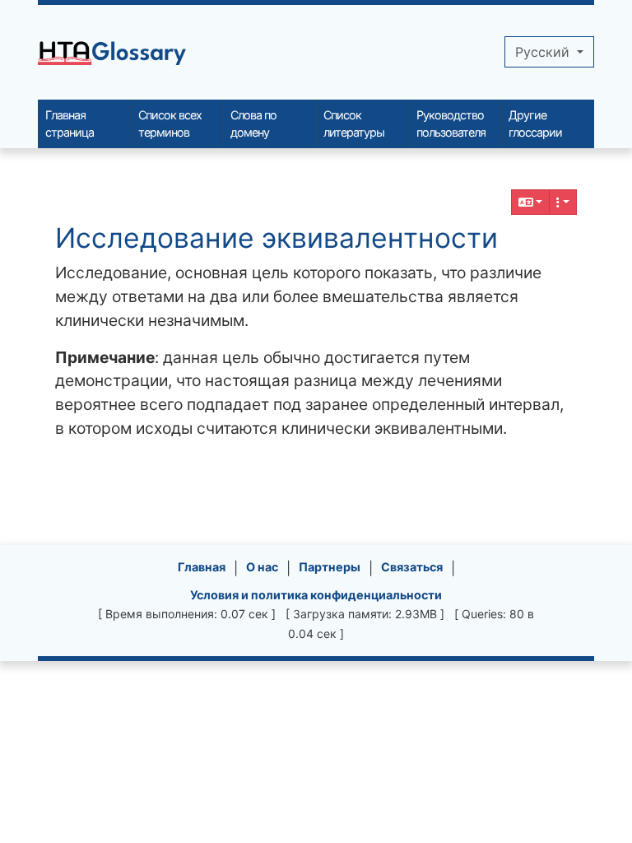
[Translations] (531, 202)
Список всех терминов (170, 124)
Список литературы (353, 124)
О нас (262, 567)
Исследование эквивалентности (276, 237)
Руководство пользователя (451, 124)
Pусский (544, 52)
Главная (201, 567)
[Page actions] (563, 202)
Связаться (412, 567)
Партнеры (329, 567)
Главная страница (69, 124)
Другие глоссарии (535, 124)
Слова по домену (253, 124)
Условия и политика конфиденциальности (316, 595)
